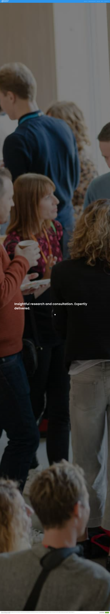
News (102, 1)
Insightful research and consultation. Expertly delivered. (50, 306)
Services (98, 1)
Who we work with (92, 1)
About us (85, 1)
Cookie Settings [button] (102, 612)
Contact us (106, 1)
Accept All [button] (107, 612)
